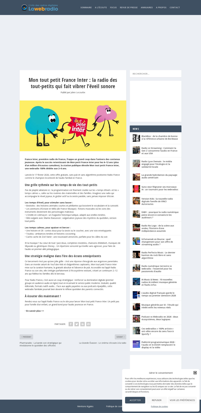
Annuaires (147, 7)
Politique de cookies (159, 406)
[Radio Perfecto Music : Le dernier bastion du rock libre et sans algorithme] (136, 254)
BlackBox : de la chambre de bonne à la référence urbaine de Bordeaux (160, 137)
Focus (113, 7)
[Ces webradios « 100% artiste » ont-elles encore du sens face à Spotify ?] (136, 330)
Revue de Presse (129, 7)
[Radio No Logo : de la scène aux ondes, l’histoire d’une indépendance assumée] (136, 227)
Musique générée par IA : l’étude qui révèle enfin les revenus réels (160, 306)
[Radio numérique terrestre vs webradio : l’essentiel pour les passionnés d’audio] (136, 268)
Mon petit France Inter (82, 162)
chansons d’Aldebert (97, 243)
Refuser (156, 400)
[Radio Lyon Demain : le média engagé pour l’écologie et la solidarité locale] (136, 163)
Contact (175, 7)
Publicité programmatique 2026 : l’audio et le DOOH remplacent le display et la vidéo (158, 345)
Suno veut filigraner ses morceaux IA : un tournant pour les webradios (160, 188)
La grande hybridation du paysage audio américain (159, 176)
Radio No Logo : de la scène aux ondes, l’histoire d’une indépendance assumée (158, 228)
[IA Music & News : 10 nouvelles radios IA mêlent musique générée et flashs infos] (136, 281)
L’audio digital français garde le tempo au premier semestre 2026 (159, 294)
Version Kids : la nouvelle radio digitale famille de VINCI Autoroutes (157, 201)
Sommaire (86, 7)
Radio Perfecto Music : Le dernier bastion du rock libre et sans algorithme (158, 255)
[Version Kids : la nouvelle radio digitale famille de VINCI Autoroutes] (136, 200)
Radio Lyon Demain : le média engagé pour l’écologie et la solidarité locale (157, 164)
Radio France (113, 174)
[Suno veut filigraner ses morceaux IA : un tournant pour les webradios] (136, 188)
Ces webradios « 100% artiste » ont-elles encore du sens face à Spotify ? (158, 331)
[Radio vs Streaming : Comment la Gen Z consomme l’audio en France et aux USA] (136, 150)
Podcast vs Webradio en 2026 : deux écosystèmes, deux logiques (160, 318)
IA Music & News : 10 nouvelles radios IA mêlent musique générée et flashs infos (159, 282)
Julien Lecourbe (78, 92)
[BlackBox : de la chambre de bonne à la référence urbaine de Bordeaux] (136, 138)
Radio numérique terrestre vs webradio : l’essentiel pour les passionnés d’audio (157, 269)
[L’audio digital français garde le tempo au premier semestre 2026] (136, 295)
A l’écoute (101, 7)
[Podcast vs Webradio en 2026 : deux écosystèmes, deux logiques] (136, 318)
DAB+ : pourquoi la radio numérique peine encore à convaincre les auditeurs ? (160, 215)
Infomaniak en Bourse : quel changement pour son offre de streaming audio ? (157, 242)
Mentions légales (85, 406)
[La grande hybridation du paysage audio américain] (136, 177)
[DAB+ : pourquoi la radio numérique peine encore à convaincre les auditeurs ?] (136, 214)
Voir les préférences (182, 400)
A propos (161, 7)
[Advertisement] (100, 39)
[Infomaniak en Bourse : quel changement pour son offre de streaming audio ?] (136, 241)
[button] (195, 372)
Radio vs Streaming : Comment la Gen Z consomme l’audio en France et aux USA (159, 151)
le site (66, 301)
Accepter (135, 400)
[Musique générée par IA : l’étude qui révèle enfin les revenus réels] (136, 306)
